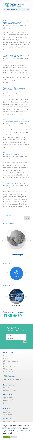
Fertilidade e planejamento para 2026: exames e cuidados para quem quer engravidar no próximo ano (16, 22)
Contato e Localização (9, 371)
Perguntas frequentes (9, 366)
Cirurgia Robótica (7, 414)
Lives (4, 368)
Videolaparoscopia (8, 411)
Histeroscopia (7, 412)
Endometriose (7, 400)
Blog (8, 28)
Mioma (5, 402)
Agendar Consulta (8, 370)
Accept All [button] (6, 437)
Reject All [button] (13, 437)
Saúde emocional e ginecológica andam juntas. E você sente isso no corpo (14, 89)
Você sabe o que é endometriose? (14, 183)
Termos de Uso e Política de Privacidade (16, 427)
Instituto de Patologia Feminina (14, 25)
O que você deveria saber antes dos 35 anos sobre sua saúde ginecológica (16, 120)
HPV (4, 403)
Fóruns (5, 365)
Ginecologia (6, 389)
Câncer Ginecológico (8, 399)
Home (5, 355)
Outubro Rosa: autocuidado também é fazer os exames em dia (16, 55)
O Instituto (6, 357)
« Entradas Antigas (9, 215)
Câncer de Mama (7, 397)
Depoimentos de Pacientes (10, 361)
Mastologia (6, 387)
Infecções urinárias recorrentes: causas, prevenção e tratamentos (15, 153)
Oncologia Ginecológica (9, 390)
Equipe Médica (7, 360)
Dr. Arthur (5, 358)
